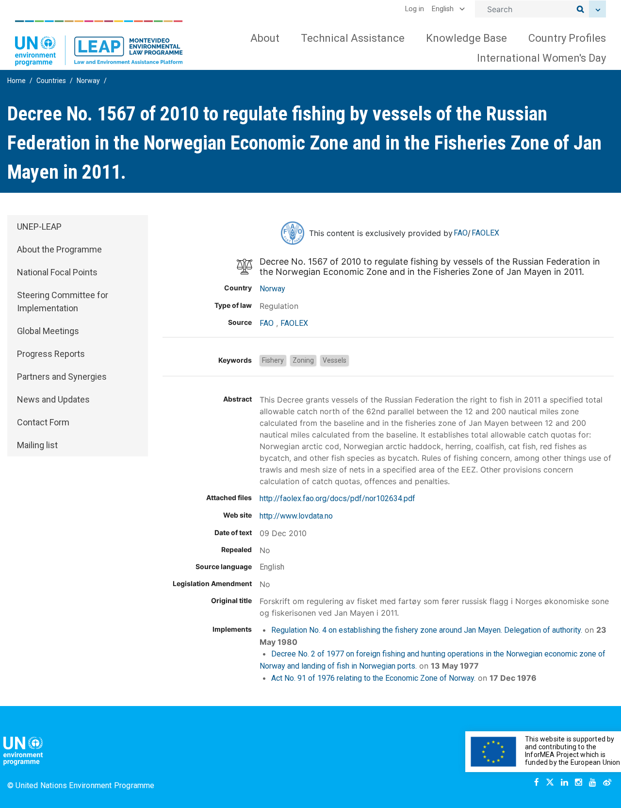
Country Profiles (567, 38)
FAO (461, 232)
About (264, 38)
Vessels (334, 360)
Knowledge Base (466, 38)
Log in (414, 9)
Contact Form (43, 422)
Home (16, 80)
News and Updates (53, 399)
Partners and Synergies (62, 376)
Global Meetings (48, 331)
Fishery (273, 360)
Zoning (303, 360)
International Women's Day (541, 58)
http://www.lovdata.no (296, 516)
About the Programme (59, 249)
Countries (51, 80)
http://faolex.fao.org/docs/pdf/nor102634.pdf (337, 498)
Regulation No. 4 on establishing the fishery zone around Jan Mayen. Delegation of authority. (426, 630)
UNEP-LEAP (39, 226)
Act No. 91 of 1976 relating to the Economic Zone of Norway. (373, 678)
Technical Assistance (353, 38)
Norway (88, 80)
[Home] (99, 43)
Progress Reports (51, 354)
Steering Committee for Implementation (62, 301)
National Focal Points (57, 272)
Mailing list (37, 445)
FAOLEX (485, 232)
